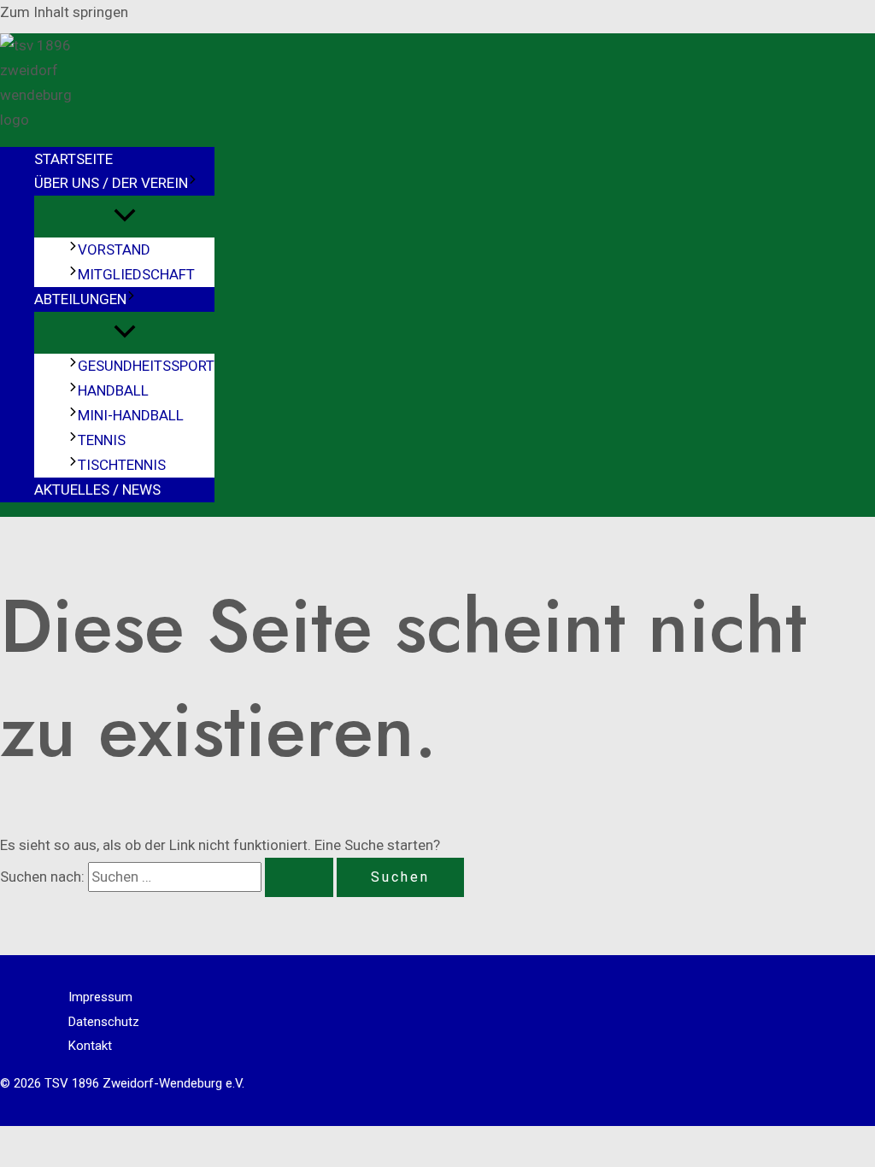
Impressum (100, 997)
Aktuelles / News (97, 489)
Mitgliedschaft (136, 274)
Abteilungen (80, 299)
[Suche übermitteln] (299, 877)
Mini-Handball (131, 415)
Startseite (73, 158)
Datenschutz (103, 1021)
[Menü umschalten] (124, 217)
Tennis (102, 440)
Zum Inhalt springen (64, 12)
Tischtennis (122, 464)
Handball (113, 390)
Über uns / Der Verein (111, 182)
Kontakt (90, 1045)
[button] (192, 183)
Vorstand (114, 249)
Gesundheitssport (146, 365)
